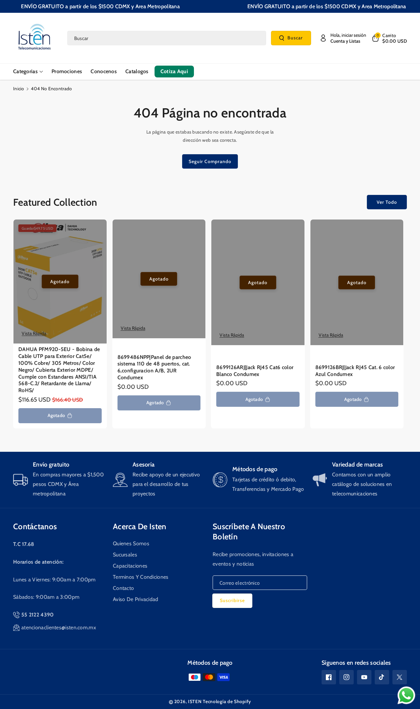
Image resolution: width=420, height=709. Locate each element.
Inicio (18, 89)
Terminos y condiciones (141, 577)
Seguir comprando (210, 161)
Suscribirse (232, 600)
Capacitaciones (130, 566)
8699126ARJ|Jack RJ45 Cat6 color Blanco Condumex (254, 370)
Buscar (295, 38)
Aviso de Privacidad (135, 599)
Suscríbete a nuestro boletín (249, 531)
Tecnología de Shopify (227, 701)
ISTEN (195, 701)
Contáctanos (35, 526)
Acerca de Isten (139, 526)
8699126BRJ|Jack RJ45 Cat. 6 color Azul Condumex (355, 370)
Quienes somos (131, 543)
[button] (389, 38)
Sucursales (125, 555)
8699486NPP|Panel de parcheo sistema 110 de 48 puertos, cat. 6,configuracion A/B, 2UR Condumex (154, 367)
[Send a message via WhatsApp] (406, 695)
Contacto (123, 588)
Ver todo (387, 202)
